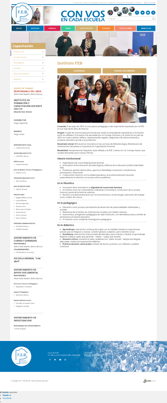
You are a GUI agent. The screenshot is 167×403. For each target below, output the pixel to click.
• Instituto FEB (18, 52)
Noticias (35, 28)
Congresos (112, 3)
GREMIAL (52, 28)
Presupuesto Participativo (125, 3)
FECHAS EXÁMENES (124, 70)
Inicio (19, 28)
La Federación (77, 3)
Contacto (138, 3)
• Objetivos (17, 79)
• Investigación (18, 63)
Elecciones (103, 3)
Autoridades (94, 3)
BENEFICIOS (146, 28)
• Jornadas (17, 68)
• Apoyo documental (21, 74)
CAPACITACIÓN (86, 28)
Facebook (7, 395)
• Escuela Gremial (19, 57)
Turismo (106, 28)
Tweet (5, 392)
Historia (86, 3)
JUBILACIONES (125, 28)
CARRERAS (79, 70)
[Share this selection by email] (4, 399)
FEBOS (68, 28)
